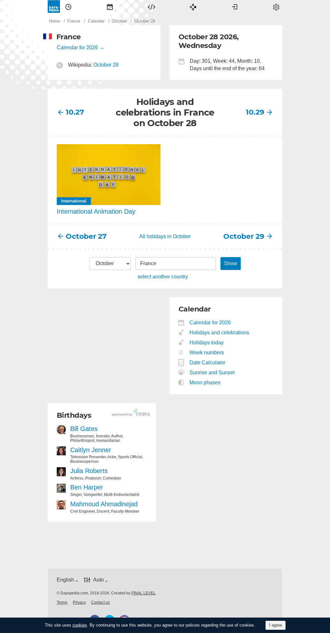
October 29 (243, 236)
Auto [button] (98, 579)
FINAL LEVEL (143, 593)
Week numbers (207, 352)
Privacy (79, 602)
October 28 (106, 65)
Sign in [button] (234, 6)
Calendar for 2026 (77, 47)
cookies (80, 625)
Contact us (100, 602)
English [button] (65, 579)
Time (68, 6)
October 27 (86, 236)
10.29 (255, 112)
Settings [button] (276, 6)
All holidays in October (165, 236)
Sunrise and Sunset (212, 372)
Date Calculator (207, 362)
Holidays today (207, 342)
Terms (62, 602)
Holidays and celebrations (219, 332)
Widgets (151, 6)
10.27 (75, 112)
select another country (163, 276)
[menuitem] (68, 6)
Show (230, 263)
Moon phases (205, 382)
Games (193, 6)
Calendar (110, 6)
